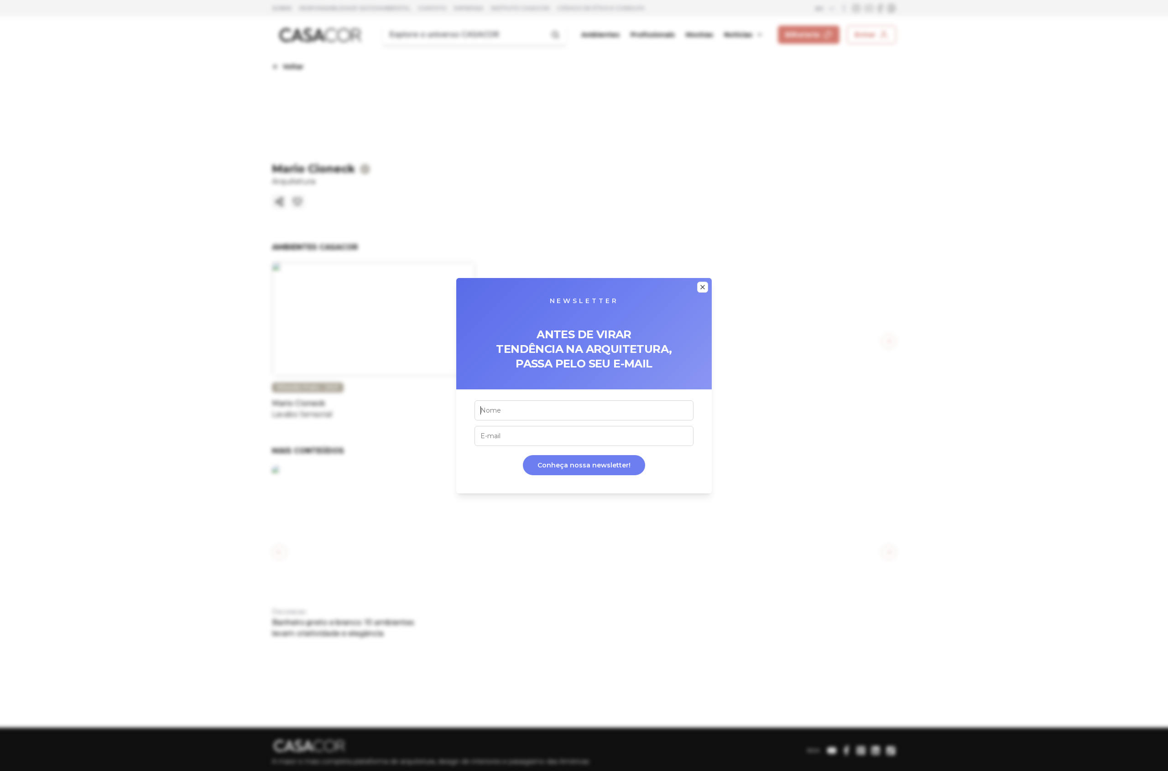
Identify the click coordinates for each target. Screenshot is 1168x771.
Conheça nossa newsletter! (584, 465)
